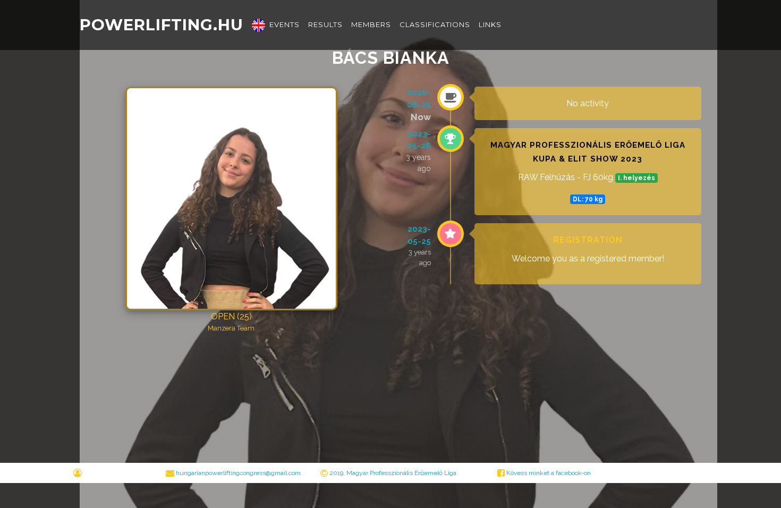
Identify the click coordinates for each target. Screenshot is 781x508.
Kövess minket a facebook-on (548, 473)
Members (371, 24)
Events (284, 24)
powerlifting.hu (161, 24)
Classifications (435, 24)
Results (325, 24)
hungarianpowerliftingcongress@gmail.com (238, 473)
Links (490, 24)
